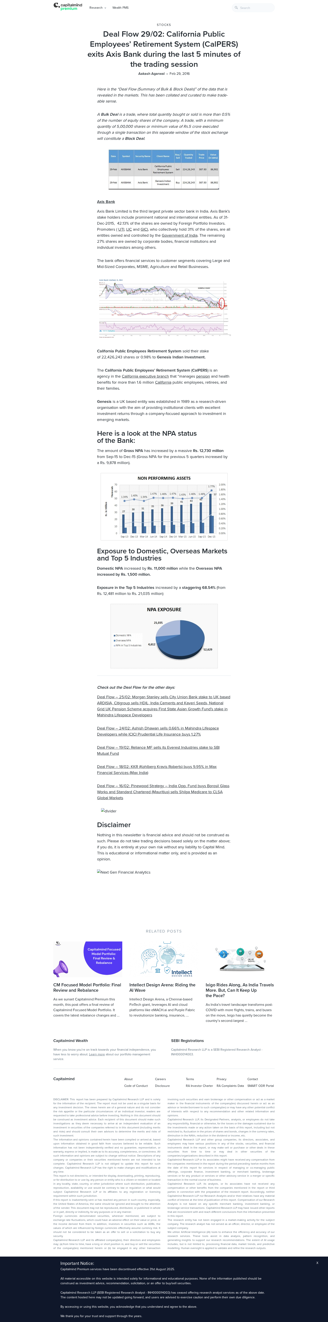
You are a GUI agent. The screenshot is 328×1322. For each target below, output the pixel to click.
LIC (129, 229)
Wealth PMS (120, 8)
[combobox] (253, 7)
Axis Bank (106, 201)
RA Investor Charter (199, 1086)
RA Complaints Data (230, 1086)
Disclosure (162, 1086)
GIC (144, 229)
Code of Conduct (136, 1086)
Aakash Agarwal (151, 73)
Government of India (179, 235)
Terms (190, 1079)
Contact (252, 1079)
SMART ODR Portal (260, 1086)
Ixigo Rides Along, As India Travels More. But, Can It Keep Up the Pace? (240, 990)
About (128, 1079)
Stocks (164, 25)
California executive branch (145, 376)
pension (203, 376)
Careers (160, 1079)
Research (96, 8)
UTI (121, 229)
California (163, 382)
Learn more (97, 1054)
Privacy (221, 1079)
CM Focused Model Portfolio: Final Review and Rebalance (87, 987)
